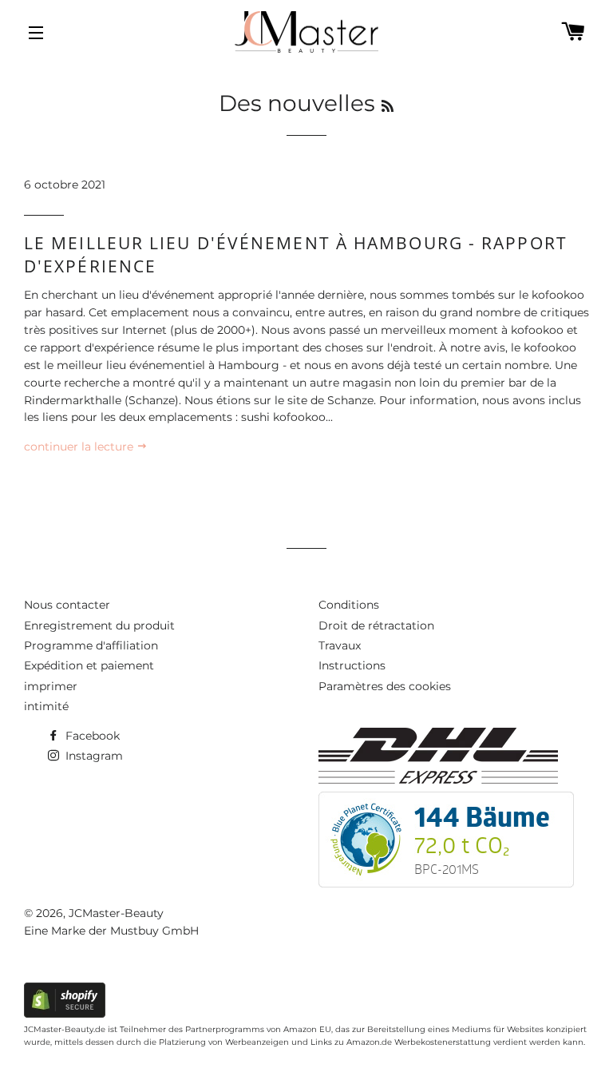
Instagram (92, 755)
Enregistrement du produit (99, 625)
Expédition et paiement (89, 665)
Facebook (91, 736)
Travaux (339, 645)
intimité (46, 706)
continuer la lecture (80, 446)
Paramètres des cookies (384, 686)
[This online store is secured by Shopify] (64, 1014)
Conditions (348, 605)
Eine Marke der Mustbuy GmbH (111, 930)
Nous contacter (67, 605)
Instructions (352, 665)
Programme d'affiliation (91, 645)
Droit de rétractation (376, 625)
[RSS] (387, 106)
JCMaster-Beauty (116, 913)
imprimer (50, 686)
